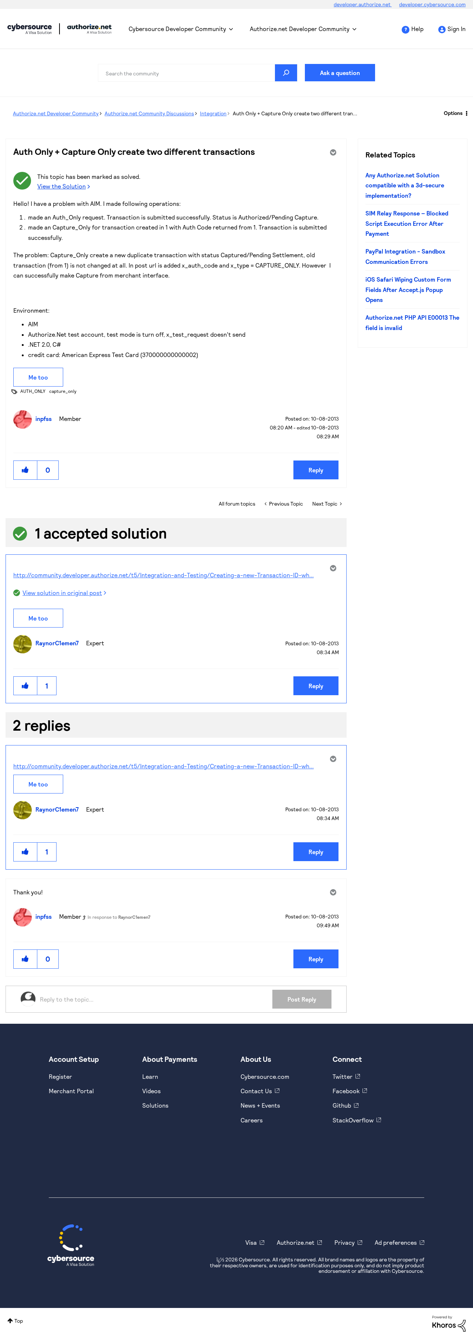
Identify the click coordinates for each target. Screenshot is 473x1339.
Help (417, 28)
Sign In (457, 28)
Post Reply (301, 999)
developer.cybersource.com (432, 4)
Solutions (155, 1105)
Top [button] (18, 1321)
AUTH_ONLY (32, 391)
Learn (150, 1076)
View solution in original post (62, 592)
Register (60, 1076)
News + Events (260, 1105)
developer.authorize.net (363, 4)
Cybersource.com (265, 1076)
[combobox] (197, 73)
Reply (316, 469)
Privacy (344, 1242)
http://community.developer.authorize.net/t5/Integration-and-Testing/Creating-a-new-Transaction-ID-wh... (163, 574)
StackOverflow (353, 1120)
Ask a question (340, 72)
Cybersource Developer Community (29, 29)
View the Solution (61, 186)
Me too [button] (38, 377)
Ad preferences (396, 1242)
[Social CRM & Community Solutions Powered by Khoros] (449, 1323)
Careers (252, 1120)
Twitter (343, 1076)
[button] (25, 470)
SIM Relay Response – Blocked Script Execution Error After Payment (406, 223)
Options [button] (453, 113)
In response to (119, 917)
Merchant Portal (71, 1090)
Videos (151, 1090)
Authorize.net (295, 1242)
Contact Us (256, 1090)
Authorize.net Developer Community (300, 28)
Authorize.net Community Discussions (149, 113)
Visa (251, 1242)
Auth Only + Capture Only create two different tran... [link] (295, 113)
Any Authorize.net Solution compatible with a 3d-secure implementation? (404, 185)
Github (342, 1105)
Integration (213, 113)
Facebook (346, 1090)
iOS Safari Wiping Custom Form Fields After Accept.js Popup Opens (408, 289)
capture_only (62, 391)
